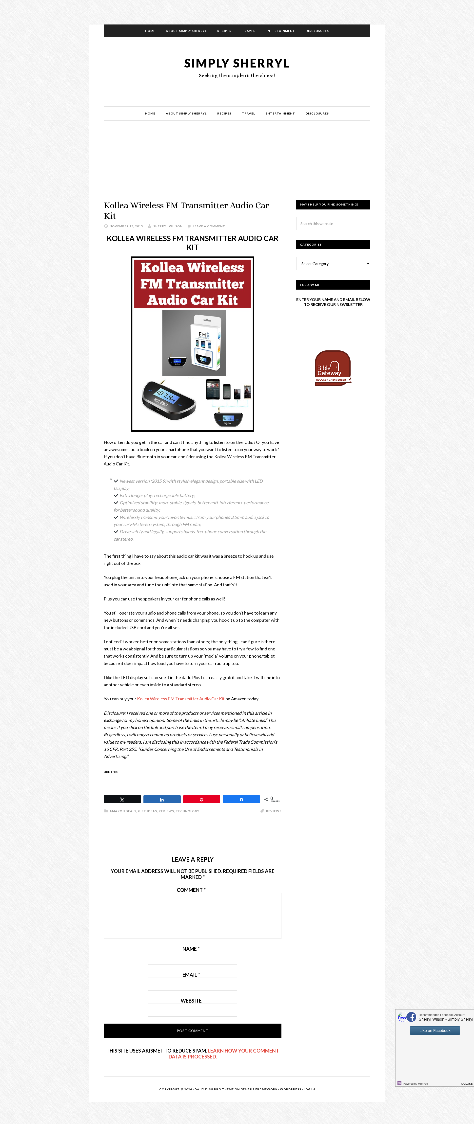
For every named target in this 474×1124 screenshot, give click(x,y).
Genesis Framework (258, 1089)
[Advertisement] (237, 165)
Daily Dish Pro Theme (214, 1089)
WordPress (290, 1089)
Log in (309, 1089)
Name (191, 949)
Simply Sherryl (237, 63)
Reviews (166, 811)
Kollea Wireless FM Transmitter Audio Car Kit (181, 698)
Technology (187, 811)
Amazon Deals (123, 811)
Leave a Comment (209, 226)
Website (191, 1001)
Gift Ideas (147, 811)
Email (191, 975)
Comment (191, 890)
